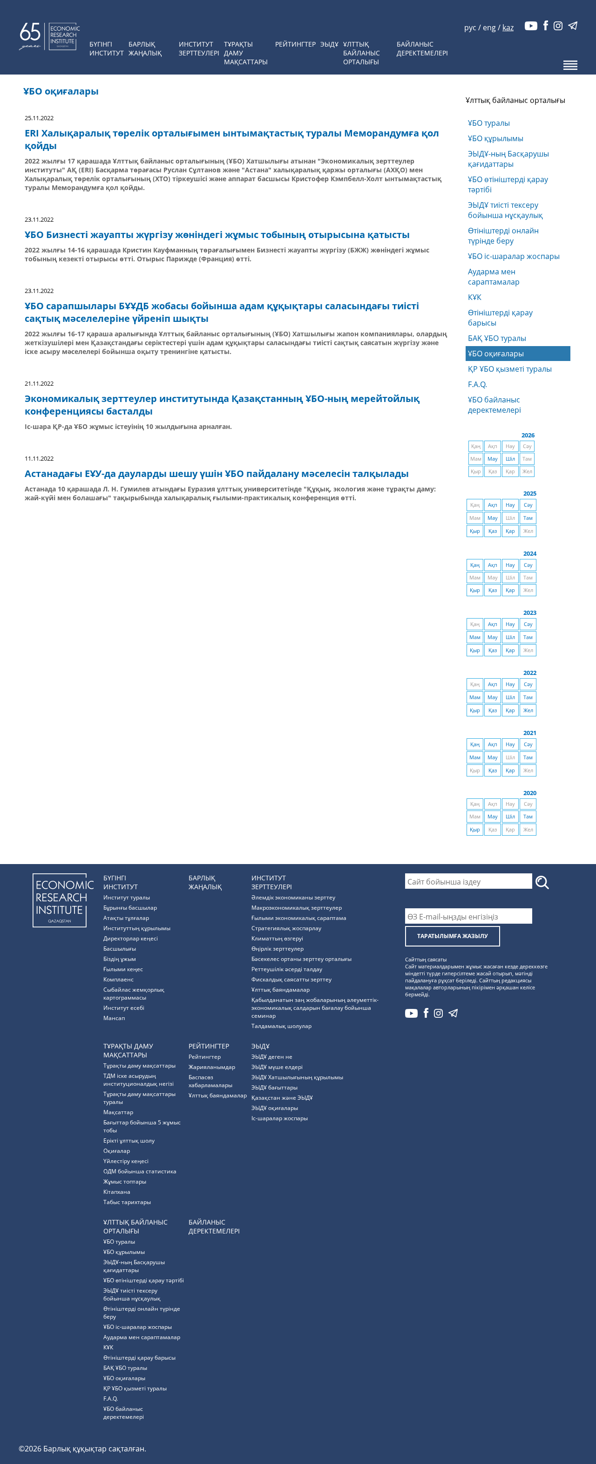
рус (470, 27)
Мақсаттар (118, 1112)
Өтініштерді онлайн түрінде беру (503, 235)
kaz (508, 27)
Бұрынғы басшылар (130, 908)
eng (489, 27)
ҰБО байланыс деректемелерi (396, 6)
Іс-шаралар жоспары (279, 1118)
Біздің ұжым (119, 959)
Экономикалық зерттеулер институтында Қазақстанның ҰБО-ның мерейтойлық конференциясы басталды (222, 404)
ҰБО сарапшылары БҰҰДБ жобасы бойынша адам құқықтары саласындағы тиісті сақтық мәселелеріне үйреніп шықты (222, 312)
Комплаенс (118, 979)
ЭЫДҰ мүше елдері (277, 1067)
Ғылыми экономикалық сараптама (298, 918)
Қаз (492, 531)
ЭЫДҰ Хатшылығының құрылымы (297, 1077)
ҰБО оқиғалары (496, 353)
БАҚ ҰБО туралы (497, 338)
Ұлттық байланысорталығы (361, 53)
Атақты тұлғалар (126, 918)
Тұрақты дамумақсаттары (246, 53)
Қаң (475, 565)
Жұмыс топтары (124, 1181)
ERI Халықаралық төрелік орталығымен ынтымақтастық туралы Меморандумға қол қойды (232, 139)
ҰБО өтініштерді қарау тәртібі (508, 184)
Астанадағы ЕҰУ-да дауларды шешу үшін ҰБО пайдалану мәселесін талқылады (217, 473)
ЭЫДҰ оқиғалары (274, 1108)
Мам (475, 637)
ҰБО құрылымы (495, 138)
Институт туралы (126, 897)
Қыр (475, 531)
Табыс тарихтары (127, 1202)
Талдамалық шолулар (281, 1026)
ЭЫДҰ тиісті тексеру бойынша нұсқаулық (505, 210)
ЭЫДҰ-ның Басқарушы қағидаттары (508, 159)
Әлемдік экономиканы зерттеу (293, 897)
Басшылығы (119, 949)
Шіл (510, 459)
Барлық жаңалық (145, 48)
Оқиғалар (116, 1151)
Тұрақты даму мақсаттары (139, 1065)
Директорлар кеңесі (130, 938)
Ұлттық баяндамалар (280, 990)
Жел (528, 710)
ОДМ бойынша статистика (139, 1171)
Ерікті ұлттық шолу (129, 1140)
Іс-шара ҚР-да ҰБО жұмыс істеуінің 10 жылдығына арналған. (128, 426)
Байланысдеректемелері (422, 48)
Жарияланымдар (212, 1067)
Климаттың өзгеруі (277, 938)
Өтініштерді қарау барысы (500, 317)
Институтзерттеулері (199, 48)
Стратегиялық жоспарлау (286, 928)
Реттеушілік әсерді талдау (286, 969)
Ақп (492, 505)
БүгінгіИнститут (106, 48)
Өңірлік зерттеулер (277, 949)
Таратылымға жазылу (452, 936)
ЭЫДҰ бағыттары (274, 1087)
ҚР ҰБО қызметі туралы (510, 369)
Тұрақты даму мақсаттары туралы (139, 1098)
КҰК (474, 297)
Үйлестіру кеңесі (126, 1161)
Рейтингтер (295, 44)
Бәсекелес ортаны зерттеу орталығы (301, 959)
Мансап (114, 1018)
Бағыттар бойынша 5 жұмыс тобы (142, 1126)
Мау (493, 459)
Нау (510, 505)
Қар (510, 531)
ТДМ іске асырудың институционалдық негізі (138, 1080)
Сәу (528, 505)
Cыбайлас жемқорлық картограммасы (133, 993)
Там (528, 518)
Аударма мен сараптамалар (494, 276)
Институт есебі (123, 1008)
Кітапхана (116, 1192)
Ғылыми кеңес (123, 969)
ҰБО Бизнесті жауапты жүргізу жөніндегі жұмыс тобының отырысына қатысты (217, 234)
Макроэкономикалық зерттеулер (296, 908)
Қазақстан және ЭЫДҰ (282, 1098)
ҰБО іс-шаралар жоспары (514, 256)
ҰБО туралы (489, 123)
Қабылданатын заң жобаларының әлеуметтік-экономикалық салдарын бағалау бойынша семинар (315, 1008)
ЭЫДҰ (329, 44)
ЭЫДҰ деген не (271, 1057)
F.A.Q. (477, 384)
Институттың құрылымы (136, 928)
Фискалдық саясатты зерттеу (291, 979)
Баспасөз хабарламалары (210, 1081)
